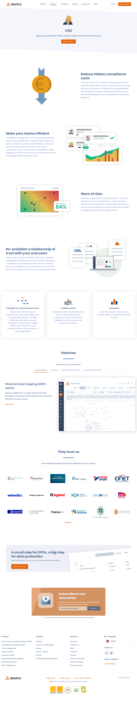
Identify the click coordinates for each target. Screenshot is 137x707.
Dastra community (77, 658)
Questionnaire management (13, 658)
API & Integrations (9, 665)
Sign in (113, 4)
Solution (39, 641)
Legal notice (51, 678)
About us (73, 641)
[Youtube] (111, 653)
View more (9, 404)
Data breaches (7, 652)
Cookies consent (8, 655)
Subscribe (93, 608)
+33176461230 (109, 664)
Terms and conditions (82, 678)
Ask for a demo (124, 4)
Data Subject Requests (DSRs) (13, 645)
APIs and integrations (92, 370)
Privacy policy (64, 678)
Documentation (76, 665)
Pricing (38, 648)
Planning (54, 370)
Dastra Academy (76, 662)
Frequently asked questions (46, 658)
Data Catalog (41, 370)
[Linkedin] (106, 653)
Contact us (74, 645)
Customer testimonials (45, 645)
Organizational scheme (70, 370)
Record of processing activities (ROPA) (17, 641)
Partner (39, 655)
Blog (72, 648)
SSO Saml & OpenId (9, 662)
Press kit (73, 652)
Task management (9, 648)
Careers (73, 655)
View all (68, 522)
